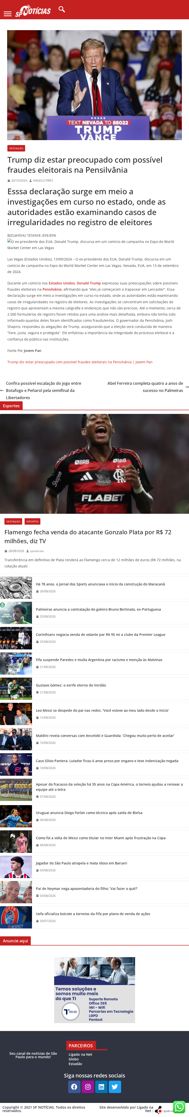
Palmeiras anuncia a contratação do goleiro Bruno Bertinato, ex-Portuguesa (98, 609)
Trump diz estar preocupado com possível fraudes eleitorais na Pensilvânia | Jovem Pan (80, 362)
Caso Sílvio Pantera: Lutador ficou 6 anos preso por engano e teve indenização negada (107, 760)
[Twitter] (115, 1087)
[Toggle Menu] (8, 13)
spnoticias (37, 551)
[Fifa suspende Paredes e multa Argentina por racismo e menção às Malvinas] (16, 663)
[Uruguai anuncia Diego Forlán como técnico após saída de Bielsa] (16, 816)
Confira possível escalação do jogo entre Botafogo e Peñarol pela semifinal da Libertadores (43, 390)
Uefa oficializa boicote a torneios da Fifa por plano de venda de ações (93, 913)
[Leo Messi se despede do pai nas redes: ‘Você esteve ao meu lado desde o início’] (16, 714)
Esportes (32, 521)
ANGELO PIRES (43, 180)
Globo (74, 1059)
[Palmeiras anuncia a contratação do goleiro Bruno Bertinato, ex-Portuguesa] (16, 613)
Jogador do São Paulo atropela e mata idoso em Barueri (81, 863)
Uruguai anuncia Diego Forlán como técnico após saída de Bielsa (89, 812)
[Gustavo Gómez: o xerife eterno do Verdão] (16, 689)
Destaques (16, 148)
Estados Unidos (62, 283)
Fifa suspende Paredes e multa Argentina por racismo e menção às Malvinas (99, 659)
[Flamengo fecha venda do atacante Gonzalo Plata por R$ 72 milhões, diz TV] (94, 464)
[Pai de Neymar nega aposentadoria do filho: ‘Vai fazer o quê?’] (16, 892)
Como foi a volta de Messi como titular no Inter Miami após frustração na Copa (101, 838)
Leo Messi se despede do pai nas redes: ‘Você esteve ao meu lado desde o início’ (102, 710)
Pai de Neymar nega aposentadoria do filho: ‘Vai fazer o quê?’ (87, 888)
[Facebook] (74, 1087)
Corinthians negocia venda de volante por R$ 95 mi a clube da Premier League (100, 634)
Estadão (75, 1063)
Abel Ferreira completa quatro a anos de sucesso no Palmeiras (145, 387)
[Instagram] (88, 1087)
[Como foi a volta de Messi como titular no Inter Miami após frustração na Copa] (16, 841)
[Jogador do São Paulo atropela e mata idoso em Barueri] (16, 867)
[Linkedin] (101, 1087)
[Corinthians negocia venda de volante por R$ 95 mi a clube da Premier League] (16, 638)
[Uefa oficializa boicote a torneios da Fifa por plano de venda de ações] (16, 917)
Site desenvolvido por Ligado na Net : (126, 1109)
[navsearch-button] (60, 10)
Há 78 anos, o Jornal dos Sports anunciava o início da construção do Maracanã (100, 584)
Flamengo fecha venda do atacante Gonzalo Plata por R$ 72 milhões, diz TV (88, 536)
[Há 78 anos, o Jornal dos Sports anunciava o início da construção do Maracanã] (16, 588)
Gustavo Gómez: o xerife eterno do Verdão (71, 685)
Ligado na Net (80, 1054)
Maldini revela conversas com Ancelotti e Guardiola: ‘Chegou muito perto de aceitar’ (105, 735)
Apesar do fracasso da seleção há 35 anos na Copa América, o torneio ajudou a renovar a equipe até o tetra (109, 787)
